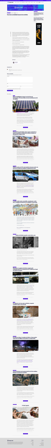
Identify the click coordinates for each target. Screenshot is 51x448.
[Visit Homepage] (10, 2)
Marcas (34, 2)
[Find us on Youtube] (39, 2)
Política (18, 2)
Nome (7, 83)
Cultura (29, 2)
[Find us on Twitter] (36, 2)
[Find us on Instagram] (37, 2)
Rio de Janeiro (14, 234)
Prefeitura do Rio (19, 113)
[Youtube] (42, 441)
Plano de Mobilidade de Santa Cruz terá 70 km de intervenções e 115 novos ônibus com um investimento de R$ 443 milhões (39, 13)
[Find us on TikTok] (38, 2)
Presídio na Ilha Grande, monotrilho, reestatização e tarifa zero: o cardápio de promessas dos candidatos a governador (31, 0)
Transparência (23, 2)
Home (7, 11)
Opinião (32, 2)
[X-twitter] (39, 441)
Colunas (15, 2)
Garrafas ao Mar (14, 404)
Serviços (26, 2)
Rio (20, 2)
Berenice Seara (9, 11)
